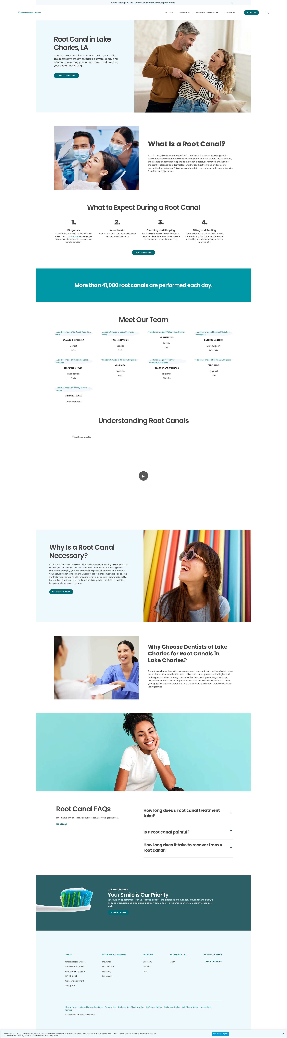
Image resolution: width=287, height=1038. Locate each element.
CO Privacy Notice (172, 1007)
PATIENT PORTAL (178, 954)
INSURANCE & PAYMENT (114, 954)
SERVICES (183, 12)
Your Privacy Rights (220, 1034)
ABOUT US (228, 12)
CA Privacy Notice (154, 1007)
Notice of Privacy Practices (90, 1007)
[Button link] (267, 13)
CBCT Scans (74, 236)
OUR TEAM (169, 12)
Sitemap (68, 1010)
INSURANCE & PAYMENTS (205, 12)
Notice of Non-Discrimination (131, 1007)
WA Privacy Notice (190, 1007)
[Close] (283, 1033)
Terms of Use (110, 1007)
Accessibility (206, 1007)
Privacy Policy (71, 1007)
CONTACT (69, 954)
